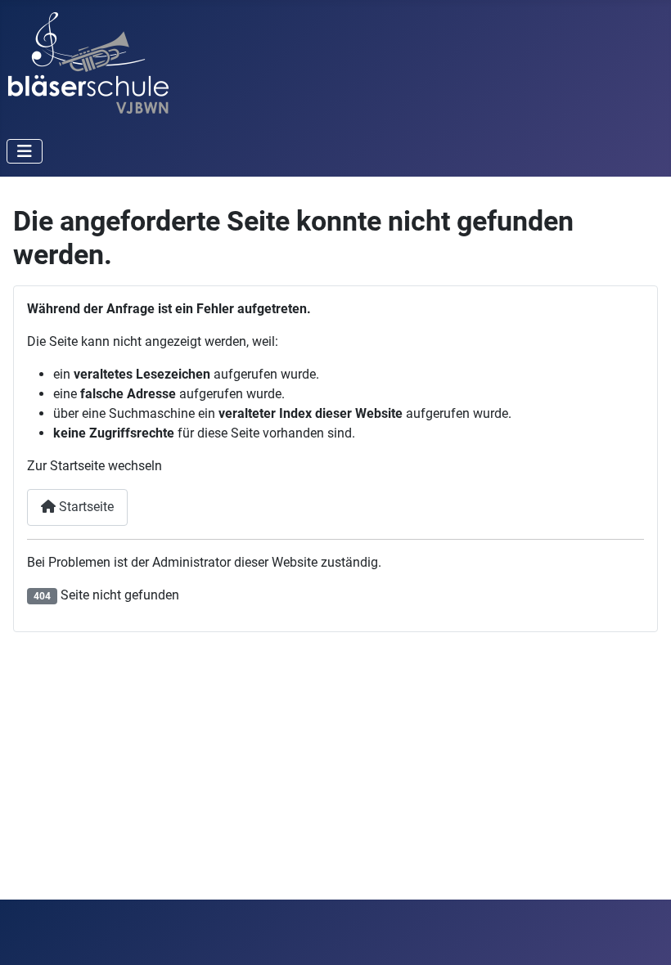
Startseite (85, 506)
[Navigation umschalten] (25, 151)
